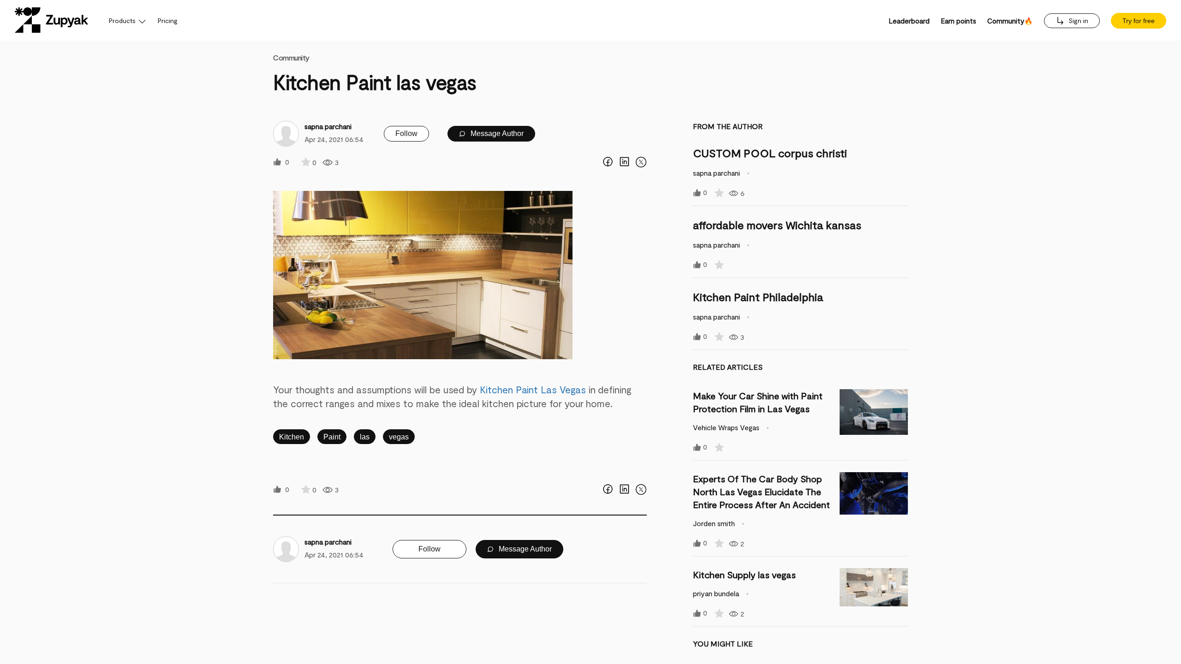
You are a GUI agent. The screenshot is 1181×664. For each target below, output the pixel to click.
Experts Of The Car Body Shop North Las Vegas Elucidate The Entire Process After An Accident (761, 491)
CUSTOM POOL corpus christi (770, 153)
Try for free (1138, 20)
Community (291, 57)
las (365, 437)
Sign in (1077, 20)
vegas (399, 437)
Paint (331, 437)
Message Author (496, 133)
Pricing (168, 20)
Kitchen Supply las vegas (744, 574)
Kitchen (291, 437)
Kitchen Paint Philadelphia (758, 296)
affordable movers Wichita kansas (777, 224)
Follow (406, 133)
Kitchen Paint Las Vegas (533, 389)
